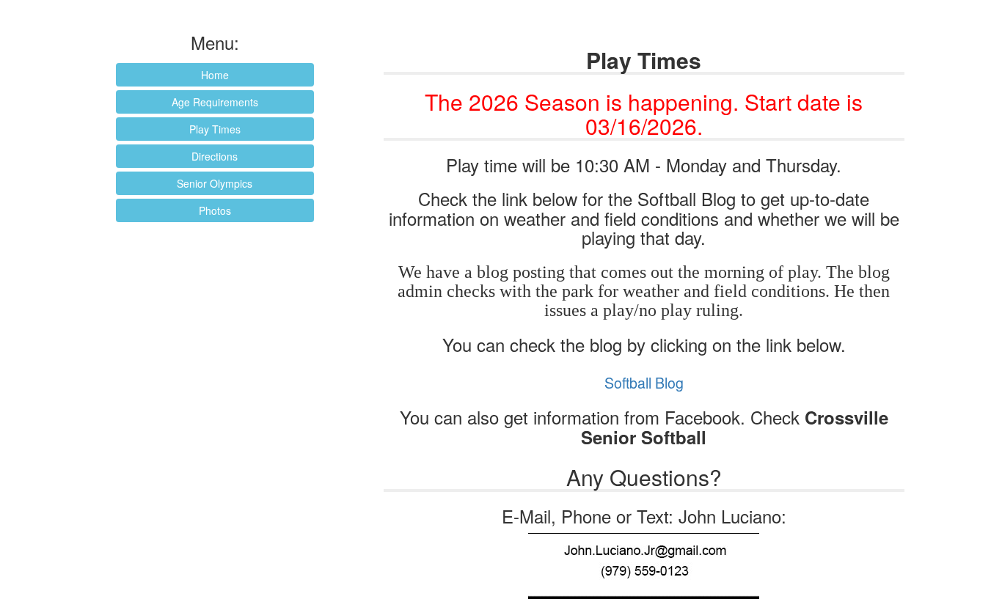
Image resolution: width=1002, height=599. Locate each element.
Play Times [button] (215, 129)
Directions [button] (214, 156)
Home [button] (215, 74)
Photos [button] (215, 210)
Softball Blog (644, 382)
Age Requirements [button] (215, 102)
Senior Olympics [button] (214, 183)
